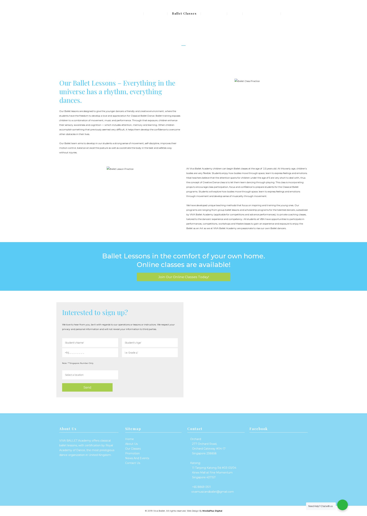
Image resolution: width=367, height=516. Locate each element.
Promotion (132, 453)
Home (129, 439)
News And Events (137, 458)
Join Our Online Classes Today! (183, 277)
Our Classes (133, 448)
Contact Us (132, 463)
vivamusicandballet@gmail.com (212, 491)
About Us (131, 444)
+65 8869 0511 (201, 487)
